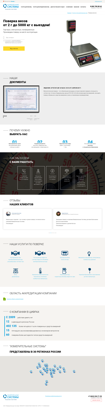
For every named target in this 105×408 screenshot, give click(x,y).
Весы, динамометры (15, 275)
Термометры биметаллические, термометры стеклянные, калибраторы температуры (40, 276)
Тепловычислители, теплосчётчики (65, 258)
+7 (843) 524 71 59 (95, 396)
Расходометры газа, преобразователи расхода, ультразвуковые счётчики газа (15, 259)
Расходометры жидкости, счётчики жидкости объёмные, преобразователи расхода (40, 259)
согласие (19, 41)
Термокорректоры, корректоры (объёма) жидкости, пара (65, 275)
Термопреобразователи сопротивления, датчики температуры (89, 275)
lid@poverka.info (98, 1)
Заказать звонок (96, 400)
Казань (12, 1)
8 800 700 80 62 (96, 6)
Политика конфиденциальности (53, 396)
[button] (39, 364)
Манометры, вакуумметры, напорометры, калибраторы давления (89, 258)
